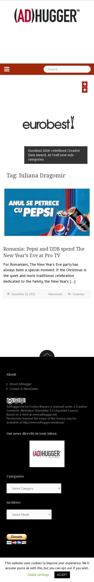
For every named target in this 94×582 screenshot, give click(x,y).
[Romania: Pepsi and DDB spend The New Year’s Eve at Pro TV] (47, 211)
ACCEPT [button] (62, 575)
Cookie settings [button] (38, 575)
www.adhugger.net (45, 414)
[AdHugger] (47, 15)
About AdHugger (21, 384)
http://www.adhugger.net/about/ (43, 422)
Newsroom (55, 294)
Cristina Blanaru (39, 406)
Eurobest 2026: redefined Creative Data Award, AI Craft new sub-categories (54, 155)
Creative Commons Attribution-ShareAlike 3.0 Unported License (47, 408)
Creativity (78, 294)
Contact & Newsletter (24, 389)
